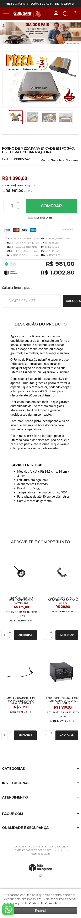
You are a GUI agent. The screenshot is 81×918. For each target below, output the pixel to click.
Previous (7, 117)
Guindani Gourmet (65, 160)
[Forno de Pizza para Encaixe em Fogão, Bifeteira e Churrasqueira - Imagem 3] (49, 117)
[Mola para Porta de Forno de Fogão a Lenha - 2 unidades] (19, 695)
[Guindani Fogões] (27, 13)
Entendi (40, 911)
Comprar (51, 205)
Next (74, 117)
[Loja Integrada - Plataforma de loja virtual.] (40, 867)
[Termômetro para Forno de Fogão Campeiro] (19, 595)
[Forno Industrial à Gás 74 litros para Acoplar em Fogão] (61, 695)
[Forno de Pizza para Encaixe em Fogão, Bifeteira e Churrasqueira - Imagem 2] (32, 117)
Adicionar (25, 635)
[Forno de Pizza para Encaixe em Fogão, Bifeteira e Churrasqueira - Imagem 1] (16, 117)
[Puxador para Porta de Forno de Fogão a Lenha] (61, 595)
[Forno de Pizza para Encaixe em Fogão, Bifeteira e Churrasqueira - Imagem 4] (66, 117)
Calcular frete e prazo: (17, 288)
